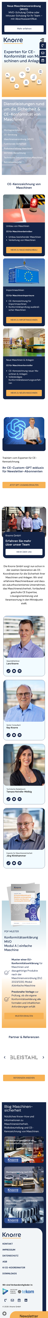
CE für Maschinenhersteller (19, 365)
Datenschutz (10, 1255)
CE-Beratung (10, 133)
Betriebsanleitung (13, 160)
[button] (4, 1057)
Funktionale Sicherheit (15, 142)
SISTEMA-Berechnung (15, 151)
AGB (4, 1261)
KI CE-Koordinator (13, 1267)
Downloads (9, 1273)
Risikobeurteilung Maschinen (18, 146)
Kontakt (7, 1243)
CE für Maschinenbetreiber (19, 231)
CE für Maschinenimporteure (20, 295)
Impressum (8, 1249)
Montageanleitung (13, 128)
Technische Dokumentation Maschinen (23, 155)
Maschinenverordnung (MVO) (19, 137)
